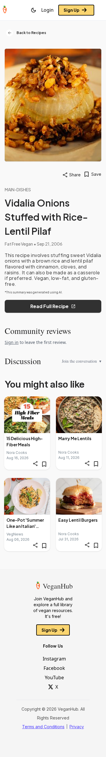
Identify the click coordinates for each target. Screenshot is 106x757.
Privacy (76, 726)
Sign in (12, 342)
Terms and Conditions (43, 726)
